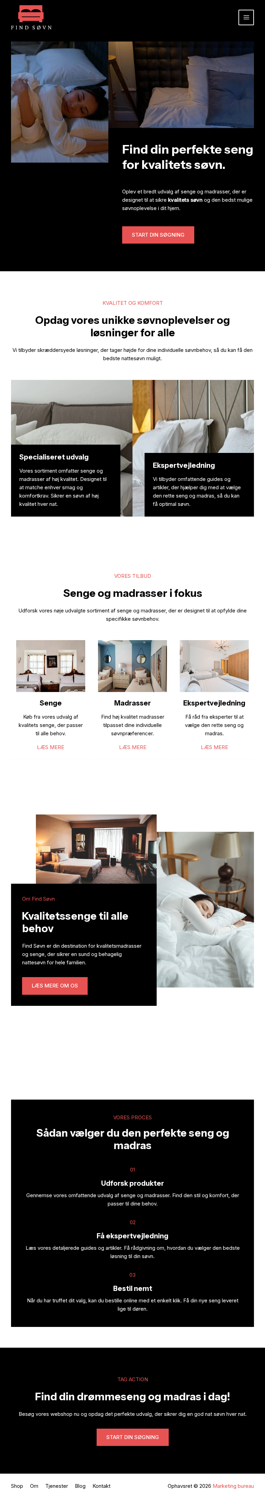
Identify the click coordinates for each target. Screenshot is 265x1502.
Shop (17, 1486)
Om (34, 1486)
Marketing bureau (233, 1486)
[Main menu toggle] (246, 17)
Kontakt (101, 1486)
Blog (80, 1486)
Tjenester (56, 1486)
